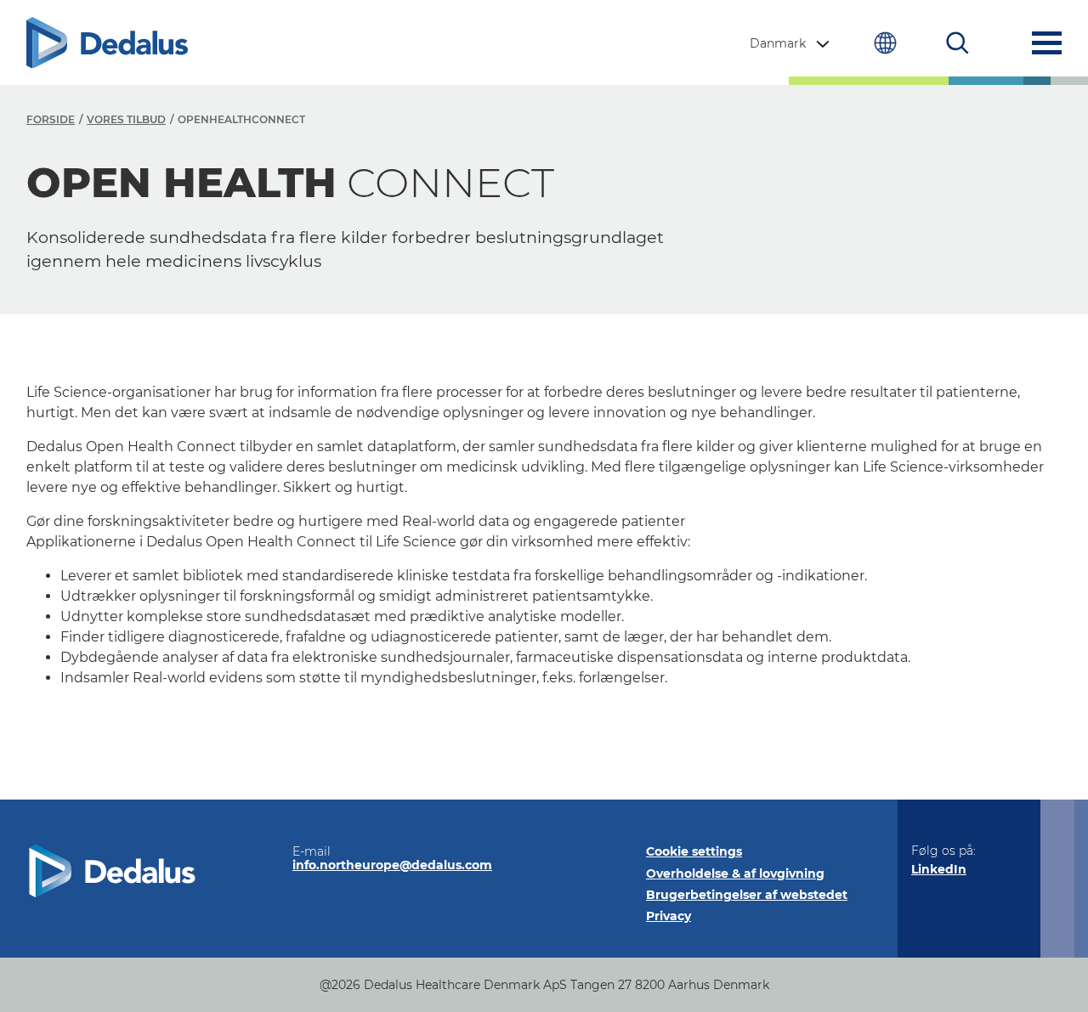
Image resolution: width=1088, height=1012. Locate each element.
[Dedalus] (107, 43)
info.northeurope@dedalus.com (392, 865)
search (957, 43)
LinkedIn (938, 869)
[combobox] (791, 43)
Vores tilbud (126, 119)
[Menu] (1047, 42)
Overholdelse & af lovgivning (735, 873)
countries (885, 43)
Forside (50, 119)
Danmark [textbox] (778, 43)
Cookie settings (694, 851)
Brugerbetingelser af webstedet (746, 894)
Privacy (668, 916)
